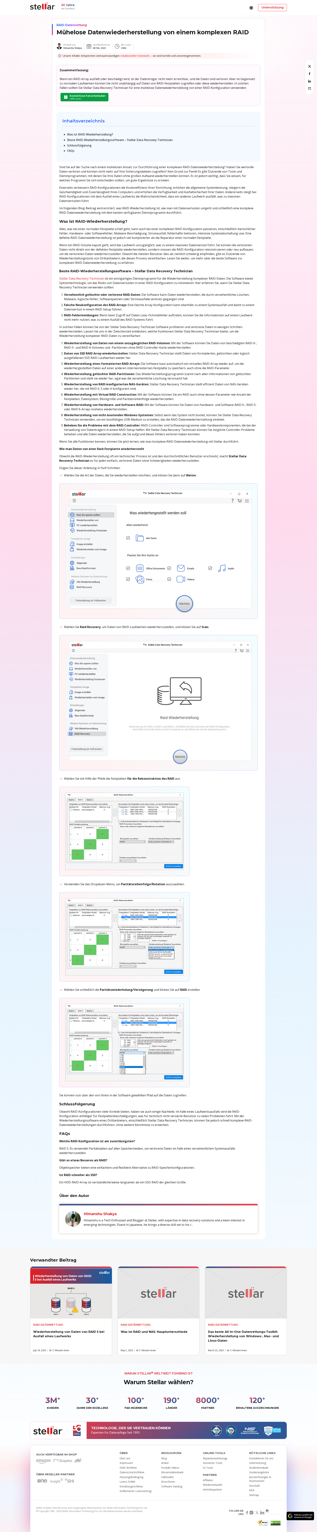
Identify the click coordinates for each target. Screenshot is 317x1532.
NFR (251, 1490)
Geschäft (254, 1485)
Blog (164, 1458)
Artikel (165, 1463)
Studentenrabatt (258, 1467)
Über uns (125, 1458)
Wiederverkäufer (212, 1484)
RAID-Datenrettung (72, 25)
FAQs (70, 151)
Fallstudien (167, 1477)
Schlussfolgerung (79, 145)
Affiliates (208, 1480)
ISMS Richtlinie (128, 1467)
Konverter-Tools (212, 1463)
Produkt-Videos (170, 1467)
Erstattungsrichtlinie (131, 1486)
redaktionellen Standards (135, 55)
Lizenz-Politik (127, 1481)
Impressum (126, 1463)
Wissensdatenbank (172, 1472)
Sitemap (254, 1495)
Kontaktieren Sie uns (261, 1458)
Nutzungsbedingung (131, 1477)
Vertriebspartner (212, 1489)
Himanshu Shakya (72, 48)
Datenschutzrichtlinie (132, 1472)
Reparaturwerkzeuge (215, 1458)
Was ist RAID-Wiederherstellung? (90, 134)
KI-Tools (208, 1467)
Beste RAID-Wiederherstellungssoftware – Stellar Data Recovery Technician (120, 140)
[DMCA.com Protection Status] (275, 1524)
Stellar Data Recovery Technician (81, 278)
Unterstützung (257, 1463)
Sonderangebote (259, 1472)
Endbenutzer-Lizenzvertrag (135, 1491)
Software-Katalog (171, 1486)
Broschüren (168, 1481)
